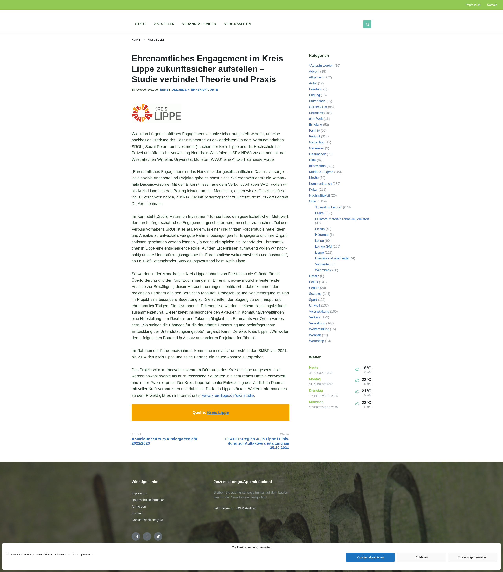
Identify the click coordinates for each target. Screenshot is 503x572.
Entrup (320, 229)
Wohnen (315, 335)
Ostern (314, 276)
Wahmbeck (323, 270)
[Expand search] (367, 24)
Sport (313, 300)
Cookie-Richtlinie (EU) (147, 520)
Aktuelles (156, 39)
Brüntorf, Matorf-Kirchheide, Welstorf (342, 219)
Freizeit (314, 136)
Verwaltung (317, 323)
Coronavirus (318, 107)
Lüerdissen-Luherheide (331, 258)
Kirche (314, 178)
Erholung (315, 124)
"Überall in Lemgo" (328, 207)
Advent (314, 71)
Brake (319, 213)
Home (136, 39)
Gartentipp (316, 142)
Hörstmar (322, 235)
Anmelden (139, 506)
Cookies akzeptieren (370, 557)
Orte (214, 89)
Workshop (316, 341)
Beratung (315, 89)
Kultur (313, 189)
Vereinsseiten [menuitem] (237, 24)
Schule (314, 288)
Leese (319, 241)
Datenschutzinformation (148, 500)
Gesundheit (317, 154)
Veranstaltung (319, 311)
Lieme (319, 252)
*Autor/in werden (321, 65)
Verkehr (314, 317)
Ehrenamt (199, 89)
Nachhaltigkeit (319, 195)
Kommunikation (320, 183)
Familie (314, 130)
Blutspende (317, 101)
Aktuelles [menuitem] (164, 24)
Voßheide (322, 264)
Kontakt (137, 513)
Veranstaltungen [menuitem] (199, 24)
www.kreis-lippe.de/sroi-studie (228, 395)
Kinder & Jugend (321, 172)
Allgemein (181, 89)
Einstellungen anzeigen (472, 557)
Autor (313, 83)
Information (317, 166)
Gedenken (316, 148)
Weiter (284, 434)
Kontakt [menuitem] (492, 4)
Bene (164, 89)
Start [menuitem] (140, 24)
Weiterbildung (319, 329)
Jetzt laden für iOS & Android (235, 508)
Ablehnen (422, 557)
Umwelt (314, 305)
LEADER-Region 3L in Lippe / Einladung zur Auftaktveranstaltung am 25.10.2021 (257, 443)
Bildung (314, 95)
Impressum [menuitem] (473, 4)
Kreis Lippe (218, 412)
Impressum (139, 493)
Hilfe (312, 160)
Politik (313, 282)
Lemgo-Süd (323, 246)
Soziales (315, 294)
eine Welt (316, 119)
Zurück (137, 434)
